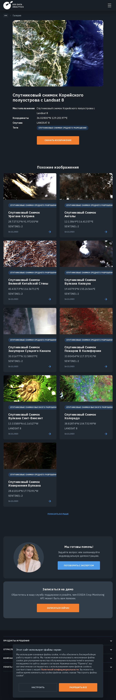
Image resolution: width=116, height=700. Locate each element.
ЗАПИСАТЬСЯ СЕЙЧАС (58, 608)
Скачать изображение (58, 140)
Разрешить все (78, 687)
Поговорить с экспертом (79, 565)
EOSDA (13, 5)
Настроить (38, 687)
